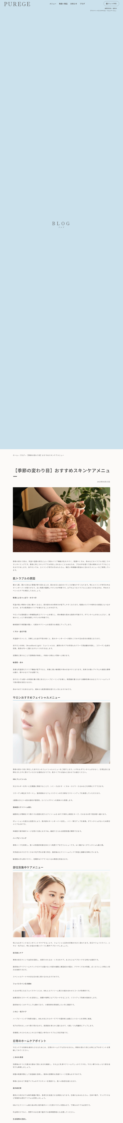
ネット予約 (112, 3)
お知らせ (73, 3)
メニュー (53, 3)
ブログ (82, 3)
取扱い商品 (63, 3)
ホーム (15, 455)
